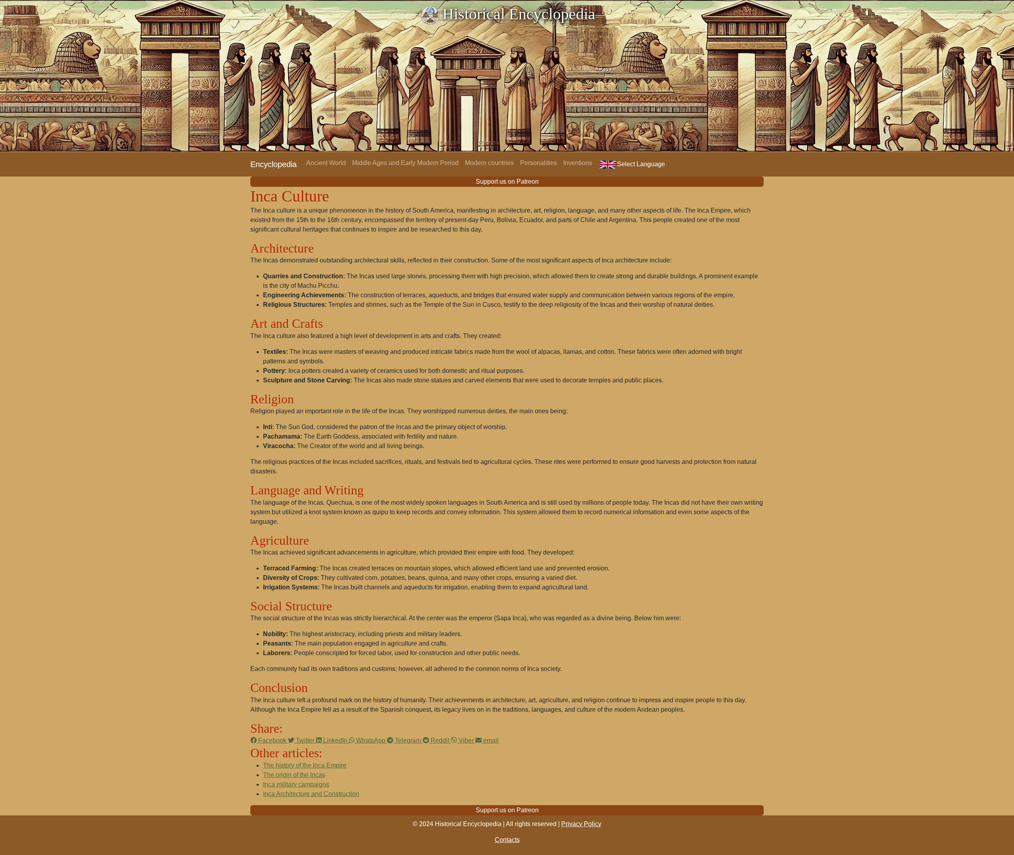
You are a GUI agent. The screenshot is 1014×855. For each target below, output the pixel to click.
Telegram (408, 740)
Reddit (440, 740)
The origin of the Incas (294, 774)
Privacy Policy (581, 824)
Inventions (577, 163)
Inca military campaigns (296, 784)
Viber (466, 740)
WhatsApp (371, 740)
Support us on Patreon (507, 181)
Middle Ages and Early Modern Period (405, 163)
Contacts (507, 839)
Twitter (305, 740)
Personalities (538, 163)
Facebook (272, 740)
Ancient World (326, 163)
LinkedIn (335, 740)
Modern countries (489, 163)
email (490, 740)
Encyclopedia (273, 164)
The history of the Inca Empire (305, 765)
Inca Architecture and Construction (311, 793)
